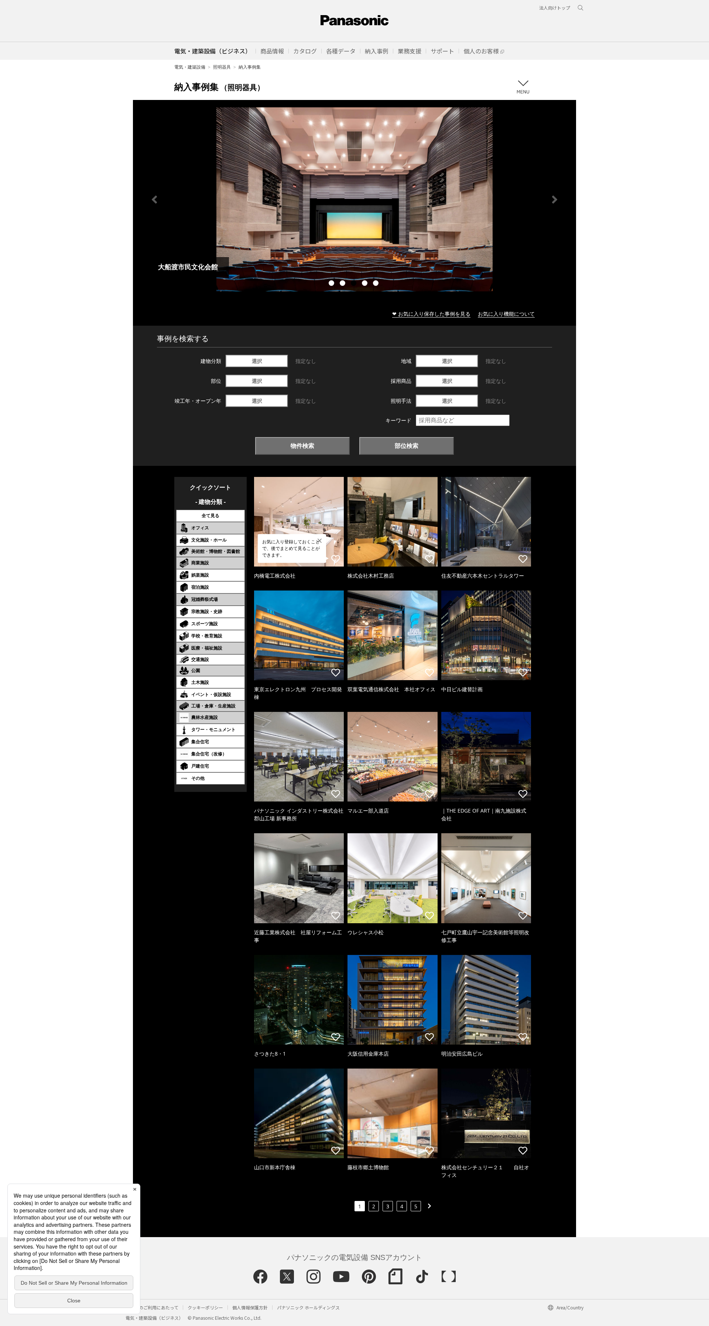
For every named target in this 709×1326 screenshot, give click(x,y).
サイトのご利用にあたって (152, 1307)
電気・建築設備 (189, 67)
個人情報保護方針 (250, 1307)
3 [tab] (354, 284)
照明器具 (222, 67)
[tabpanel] (354, 199)
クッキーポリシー (205, 1307)
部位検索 (406, 446)
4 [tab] (365, 284)
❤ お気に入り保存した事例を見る (431, 313)
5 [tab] (376, 284)
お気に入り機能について (506, 313)
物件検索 (302, 446)
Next (554, 199)
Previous (154, 199)
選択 (257, 360)
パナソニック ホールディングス (308, 1307)
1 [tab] (332, 284)
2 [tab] (343, 284)
